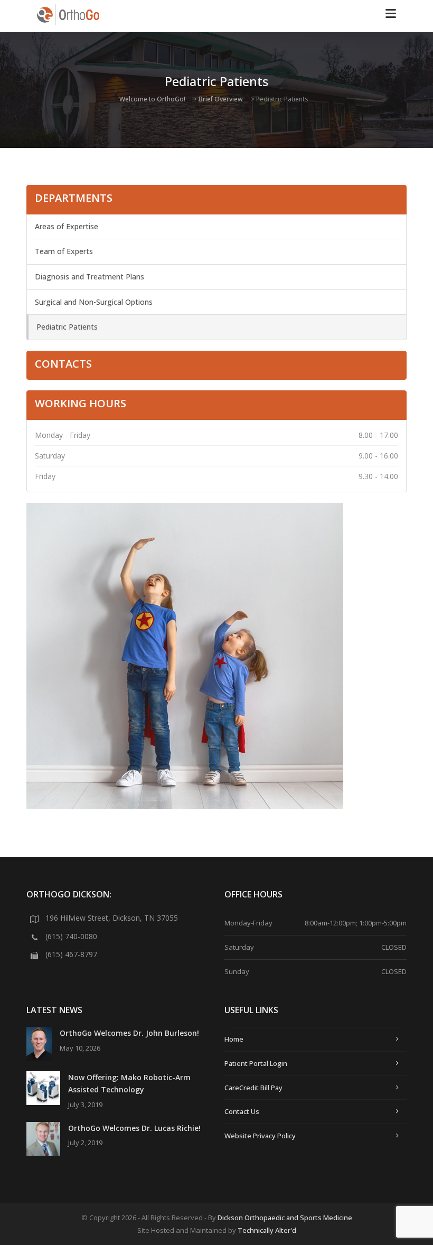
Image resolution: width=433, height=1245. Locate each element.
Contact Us (241, 1111)
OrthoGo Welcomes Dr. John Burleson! (129, 1033)
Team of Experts (64, 251)
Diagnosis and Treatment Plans (89, 277)
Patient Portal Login (255, 1063)
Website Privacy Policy (260, 1135)
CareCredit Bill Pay (253, 1087)
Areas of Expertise (66, 226)
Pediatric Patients (67, 327)
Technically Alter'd (267, 1230)
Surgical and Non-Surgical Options (94, 302)
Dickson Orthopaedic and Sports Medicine (285, 1217)
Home (233, 1039)
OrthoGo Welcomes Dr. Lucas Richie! (134, 1128)
